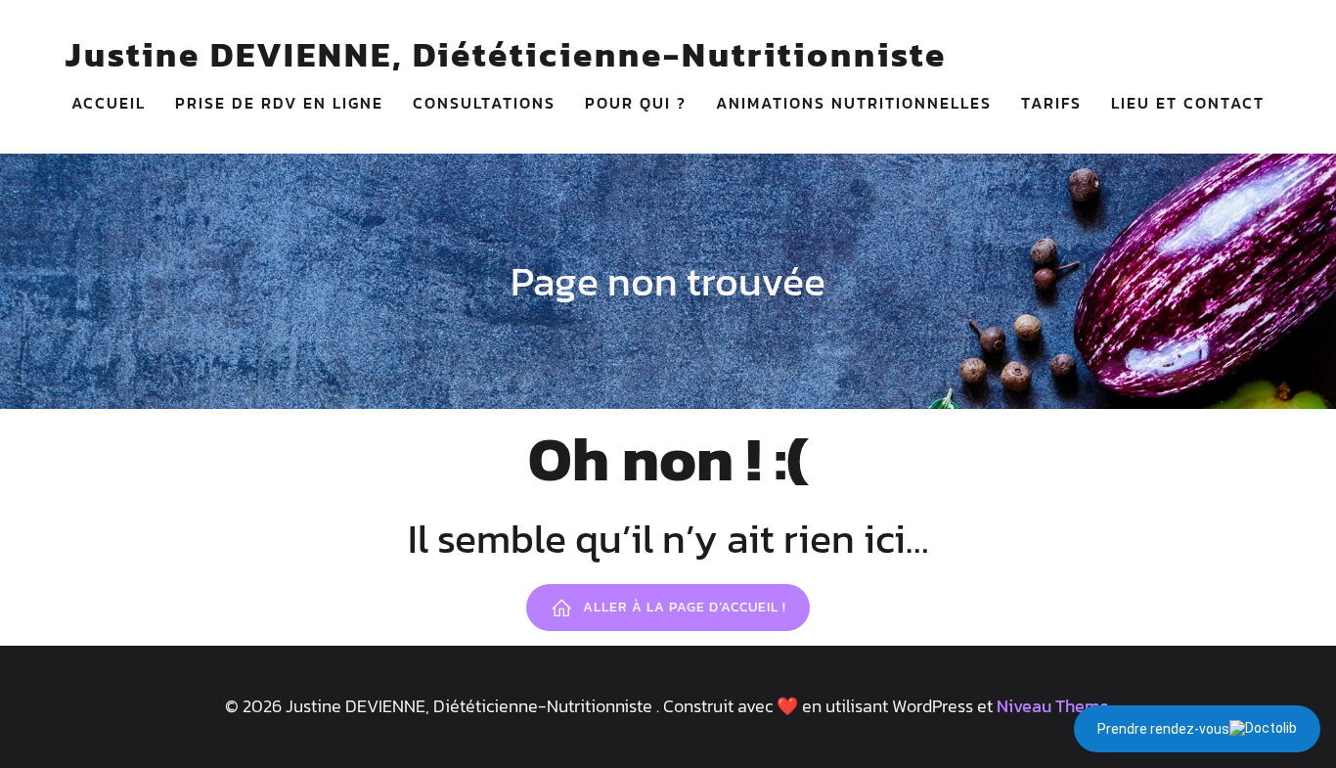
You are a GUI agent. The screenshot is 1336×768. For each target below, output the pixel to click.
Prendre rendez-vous (1163, 729)
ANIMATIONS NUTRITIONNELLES (854, 102)
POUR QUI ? (636, 102)
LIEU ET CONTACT (1188, 102)
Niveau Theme (1053, 706)
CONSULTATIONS (484, 102)
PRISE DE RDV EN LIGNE (279, 102)
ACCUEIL (108, 102)
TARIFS (1051, 102)
